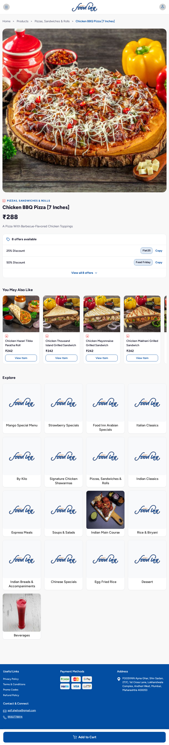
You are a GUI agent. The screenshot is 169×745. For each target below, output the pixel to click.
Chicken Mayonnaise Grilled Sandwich (99, 343)
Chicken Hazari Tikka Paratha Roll (19, 343)
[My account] (162, 7)
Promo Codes (10, 689)
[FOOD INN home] (84, 7)
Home (6, 21)
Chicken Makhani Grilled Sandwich (142, 343)
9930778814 (15, 716)
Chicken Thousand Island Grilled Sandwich (61, 343)
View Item (21, 358)
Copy (158, 250)
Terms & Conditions (14, 684)
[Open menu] (6, 7)
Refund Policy (11, 695)
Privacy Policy (11, 679)
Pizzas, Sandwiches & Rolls (52, 21)
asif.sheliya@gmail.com (22, 710)
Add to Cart (87, 737)
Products (22, 21)
